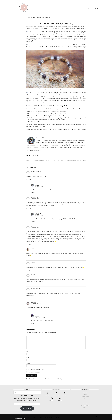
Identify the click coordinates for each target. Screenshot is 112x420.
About (44, 5)
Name (28, 351)
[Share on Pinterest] (36, 155)
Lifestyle (85, 403)
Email (28, 357)
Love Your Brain (74, 98)
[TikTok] (93, 8)
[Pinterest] (90, 8)
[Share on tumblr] (37, 155)
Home (37, 5)
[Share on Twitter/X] (34, 155)
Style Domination (23, 416)
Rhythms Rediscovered (31, 102)
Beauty (85, 392)
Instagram (38, 150)
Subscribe (27, 408)
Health (60, 20)
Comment (29, 335)
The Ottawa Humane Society (36, 100)
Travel (85, 407)
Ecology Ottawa (44, 102)
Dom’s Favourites (79, 5)
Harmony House (81, 100)
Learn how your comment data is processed (55, 379)
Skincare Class (85, 405)
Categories (58, 5)
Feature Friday (85, 396)
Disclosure (57, 417)
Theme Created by (92, 416)
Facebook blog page (37, 111)
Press (50, 5)
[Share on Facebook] (32, 155)
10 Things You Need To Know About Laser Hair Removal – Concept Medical (72, 160)
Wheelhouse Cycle (81, 34)
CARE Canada (82, 98)
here (56, 97)
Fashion (85, 394)
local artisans (57, 40)
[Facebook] (95, 8)
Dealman (33, 302)
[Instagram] (88, 8)
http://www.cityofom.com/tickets (65, 97)
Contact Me (68, 5)
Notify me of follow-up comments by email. (36, 369)
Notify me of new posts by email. (34, 372)
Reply (29, 179)
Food (85, 398)
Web (34, 150)
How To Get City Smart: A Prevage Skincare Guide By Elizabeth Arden (40, 160)
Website (28, 363)
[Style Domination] (23, 7)
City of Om (29, 26)
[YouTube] (92, 8)
